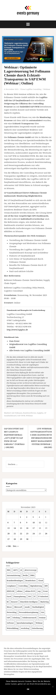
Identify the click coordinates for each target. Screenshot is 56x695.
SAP (8, 617)
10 (34, 522)
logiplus (40, 413)
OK (28, 689)
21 (15, 533)
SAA (42, 612)
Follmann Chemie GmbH (19, 137)
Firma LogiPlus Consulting (30, 89)
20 (8, 533)
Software (10, 623)
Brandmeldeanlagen (15, 580)
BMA (32, 575)
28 (15, 539)
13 (8, 528)
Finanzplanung (20, 596)
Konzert (14, 602)
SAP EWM (21, 415)
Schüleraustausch (29, 617)
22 (21, 533)
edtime (19, 591)
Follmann (18, 413)
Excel (9, 596)
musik (27, 607)
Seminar (42, 617)
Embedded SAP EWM (29, 106)
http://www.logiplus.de (17, 329)
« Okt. (8, 546)
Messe (9, 607)
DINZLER (10, 591)
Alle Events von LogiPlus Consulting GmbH (29, 350)
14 (15, 528)
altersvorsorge (30, 570)
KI (8, 602)
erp (39, 591)
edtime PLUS (30, 591)
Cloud (40, 580)
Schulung (16, 617)
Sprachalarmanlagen (25, 623)
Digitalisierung (36, 586)
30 (27, 539)
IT (34, 596)
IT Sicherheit (43, 596)
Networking (11, 612)
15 (21, 528)
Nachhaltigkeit (38, 607)
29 (21, 539)
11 (40, 522)
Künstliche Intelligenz (29, 602)
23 (27, 533)
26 (46, 533)
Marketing (44, 602)
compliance (11, 586)
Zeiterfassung (37, 628)
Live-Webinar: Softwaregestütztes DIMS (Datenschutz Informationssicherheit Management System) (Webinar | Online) (41, 438)
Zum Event (14, 341)
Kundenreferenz (29, 413)
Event (45, 591)
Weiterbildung (12, 628)
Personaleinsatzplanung (28, 612)
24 (34, 533)
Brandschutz (31, 580)
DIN (46, 586)
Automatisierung (13, 575)
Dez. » (15, 546)
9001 (8, 570)
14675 (15, 570)
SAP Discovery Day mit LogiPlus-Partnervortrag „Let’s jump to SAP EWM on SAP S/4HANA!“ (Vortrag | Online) (14, 438)
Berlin (25, 575)
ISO (29, 596)
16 (27, 528)
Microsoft (18, 607)
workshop (25, 628)
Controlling (23, 586)
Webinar (46, 89)
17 (34, 528)
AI (21, 570)
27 (8, 539)
